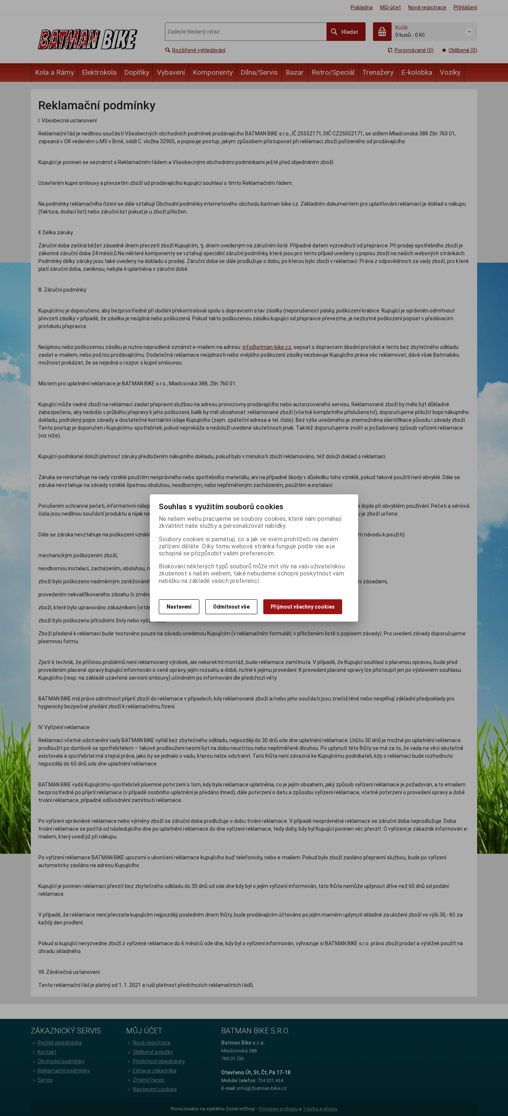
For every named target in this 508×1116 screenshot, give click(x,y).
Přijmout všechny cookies (303, 607)
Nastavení (179, 607)
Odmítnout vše (231, 607)
